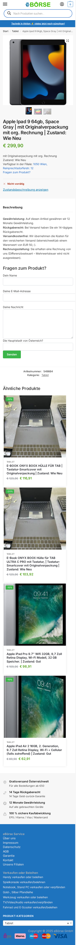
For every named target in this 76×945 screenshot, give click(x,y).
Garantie (9, 856)
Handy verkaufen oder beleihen (23, 877)
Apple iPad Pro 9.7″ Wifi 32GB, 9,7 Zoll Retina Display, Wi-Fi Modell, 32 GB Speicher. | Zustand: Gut (34, 657)
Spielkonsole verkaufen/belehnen (24, 882)
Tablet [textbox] (37, 923)
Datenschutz (11, 847)
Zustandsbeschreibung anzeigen (25, 189)
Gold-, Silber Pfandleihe (18, 892)
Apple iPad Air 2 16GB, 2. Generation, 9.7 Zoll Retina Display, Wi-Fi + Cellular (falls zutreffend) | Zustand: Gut (34, 749)
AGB (6, 851)
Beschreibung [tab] (12, 207)
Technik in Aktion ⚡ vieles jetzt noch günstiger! (38, 23)
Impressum (10, 843)
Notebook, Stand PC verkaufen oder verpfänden (34, 887)
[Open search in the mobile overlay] (38, 13)
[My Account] (62, 4)
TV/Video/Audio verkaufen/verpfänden (28, 902)
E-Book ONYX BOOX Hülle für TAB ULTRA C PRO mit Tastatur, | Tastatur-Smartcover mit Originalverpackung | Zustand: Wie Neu (33, 563)
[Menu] (9, 4)
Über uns (9, 838)
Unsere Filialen (13, 864)
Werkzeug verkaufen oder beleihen (25, 897)
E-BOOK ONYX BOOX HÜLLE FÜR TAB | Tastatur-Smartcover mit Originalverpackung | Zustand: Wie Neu (34, 469)
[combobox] (38, 923)
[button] (70, 4)
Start (5, 31)
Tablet (15, 31)
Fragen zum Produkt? (16, 172)
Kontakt (8, 860)
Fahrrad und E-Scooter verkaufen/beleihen (30, 907)
